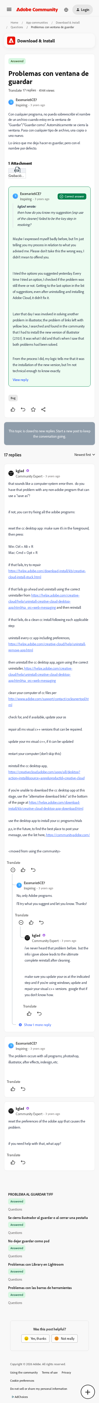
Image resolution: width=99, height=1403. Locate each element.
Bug (13, 398)
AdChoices (21, 1397)
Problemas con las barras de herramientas (40, 1287)
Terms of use (50, 1372)
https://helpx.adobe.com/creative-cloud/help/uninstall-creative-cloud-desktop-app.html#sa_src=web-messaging (43, 601)
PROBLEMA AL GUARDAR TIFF (30, 1194)
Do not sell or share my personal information (38, 1389)
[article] (49, 671)
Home (14, 22)
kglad (20, 471)
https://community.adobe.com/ (68, 835)
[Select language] (66, 10)
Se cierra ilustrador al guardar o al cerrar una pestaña (48, 1217)
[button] (9, 11)
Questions (17, 27)
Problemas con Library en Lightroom (36, 1264)
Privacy (66, 1372)
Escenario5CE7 (26, 99)
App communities (37, 22)
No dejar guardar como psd (29, 1241)
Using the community (24, 1372)
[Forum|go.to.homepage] (37, 10)
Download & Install (68, 22)
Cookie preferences (22, 1380)
